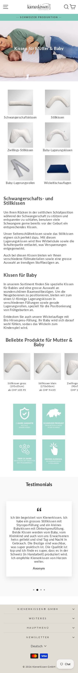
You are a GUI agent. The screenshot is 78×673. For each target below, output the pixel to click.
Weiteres (38, 618)
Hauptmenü (38, 627)
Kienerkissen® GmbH (37, 609)
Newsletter (38, 637)
